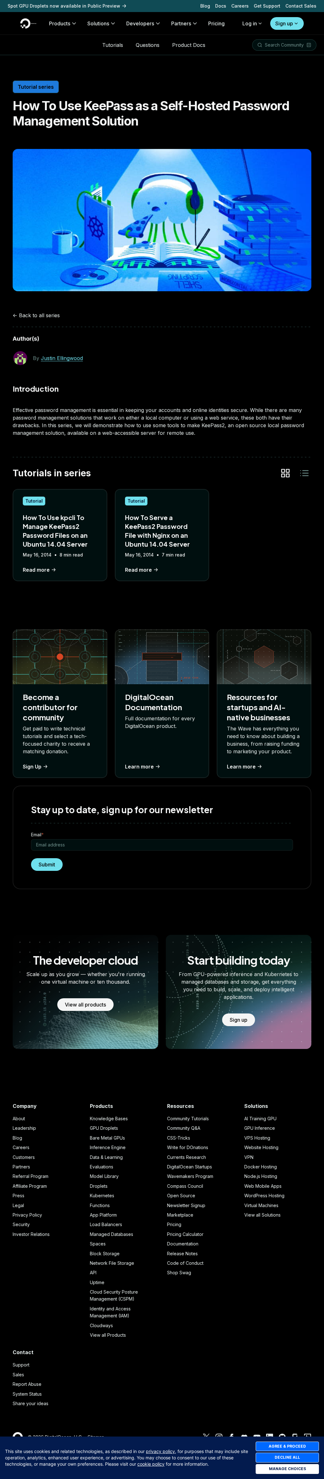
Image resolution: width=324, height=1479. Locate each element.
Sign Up (32, 766)
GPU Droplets (104, 1128)
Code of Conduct (185, 1263)
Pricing (174, 1224)
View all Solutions (262, 1215)
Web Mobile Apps (263, 1186)
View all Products (108, 1335)
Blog (205, 6)
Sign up (284, 23)
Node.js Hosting (260, 1176)
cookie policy (151, 1464)
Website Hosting (261, 1147)
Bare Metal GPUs (107, 1138)
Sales (18, 1374)
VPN (248, 1157)
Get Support (267, 6)
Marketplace (180, 1215)
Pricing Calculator (185, 1234)
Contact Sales (300, 6)
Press (18, 1195)
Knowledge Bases (109, 1118)
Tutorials (112, 45)
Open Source (181, 1195)
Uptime (97, 1282)
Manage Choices (287, 1468)
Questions (147, 45)
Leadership (24, 1128)
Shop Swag (179, 1272)
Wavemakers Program (190, 1176)
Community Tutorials (188, 1118)
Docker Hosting (260, 1166)
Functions (100, 1205)
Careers (240, 6)
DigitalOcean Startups (189, 1166)
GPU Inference (259, 1128)
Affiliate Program (30, 1186)
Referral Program (30, 1176)
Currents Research (186, 1157)
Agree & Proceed (287, 1446)
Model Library (104, 1176)
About (19, 1118)
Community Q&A (183, 1128)
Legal (18, 1205)
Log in (249, 23)
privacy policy (160, 1451)
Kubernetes (102, 1195)
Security (21, 1224)
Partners (21, 1166)
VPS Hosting (257, 1138)
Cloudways (101, 1325)
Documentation (182, 1243)
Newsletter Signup (186, 1205)
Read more (36, 570)
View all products (85, 1004)
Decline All (287, 1457)
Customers (24, 1157)
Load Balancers (106, 1224)
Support (21, 1364)
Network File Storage (112, 1263)
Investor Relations (31, 1234)
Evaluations (101, 1166)
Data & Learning (106, 1157)
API (93, 1272)
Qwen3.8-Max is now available (42, 6)
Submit (47, 864)
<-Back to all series (36, 315)
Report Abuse (27, 1384)
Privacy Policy (27, 1215)
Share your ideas (30, 1403)
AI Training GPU (260, 1118)
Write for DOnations (187, 1147)
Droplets (99, 1186)
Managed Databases (111, 1234)
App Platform (103, 1215)
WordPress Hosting (264, 1195)
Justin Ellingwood (62, 358)
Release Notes (182, 1253)
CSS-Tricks (178, 1138)
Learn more (139, 766)
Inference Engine (108, 1147)
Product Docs (188, 45)
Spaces (98, 1243)
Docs (220, 6)
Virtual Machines (261, 1205)
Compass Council (185, 1186)
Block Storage (105, 1253)
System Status (27, 1394)
